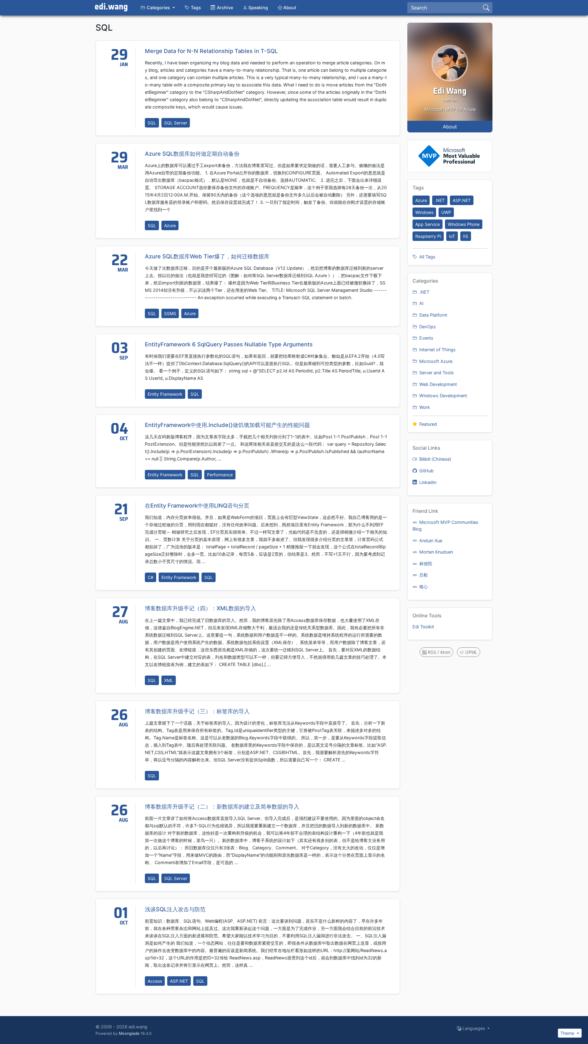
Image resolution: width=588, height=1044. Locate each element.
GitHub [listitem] (426, 470)
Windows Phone (464, 224)
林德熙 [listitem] (425, 563)
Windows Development (442, 395)
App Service (427, 224)
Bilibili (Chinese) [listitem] (434, 459)
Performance (220, 474)
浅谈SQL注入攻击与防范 (175, 909)
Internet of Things (437, 349)
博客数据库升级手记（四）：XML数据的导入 (200, 608)
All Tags (426, 256)
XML (168, 680)
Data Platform (432, 315)
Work (424, 407)
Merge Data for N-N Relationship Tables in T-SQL (211, 51)
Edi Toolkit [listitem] (423, 626)
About (450, 127)
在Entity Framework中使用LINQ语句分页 (197, 505)
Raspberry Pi (428, 236)
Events (425, 338)
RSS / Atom (438, 652)
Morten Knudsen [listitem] (435, 551)
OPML (470, 652)
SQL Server (175, 122)
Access (155, 981)
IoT (452, 236)
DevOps (427, 326)
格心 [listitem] (423, 586)
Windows (424, 212)
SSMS (170, 313)
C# (150, 577)
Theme (567, 1033)
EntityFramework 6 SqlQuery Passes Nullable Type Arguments (229, 344)
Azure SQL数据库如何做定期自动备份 (192, 153)
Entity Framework (165, 394)
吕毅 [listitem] (423, 574)
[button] (157, 7)
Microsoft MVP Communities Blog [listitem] (445, 526)
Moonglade (129, 1033)
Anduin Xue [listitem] (430, 540)
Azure (170, 225)
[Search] (486, 7)
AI (421, 303)
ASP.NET (179, 981)
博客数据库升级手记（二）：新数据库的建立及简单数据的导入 (222, 806)
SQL (152, 122)
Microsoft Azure (435, 361)
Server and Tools (436, 372)
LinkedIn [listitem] (427, 482)
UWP (446, 212)
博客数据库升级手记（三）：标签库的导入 (197, 711)
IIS (465, 236)
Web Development (437, 384)
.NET (440, 200)
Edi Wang (450, 91)
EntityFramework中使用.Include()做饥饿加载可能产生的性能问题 (227, 424)
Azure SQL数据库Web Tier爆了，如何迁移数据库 (207, 256)
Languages (473, 1028)
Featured (427, 424)
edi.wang (111, 7)
